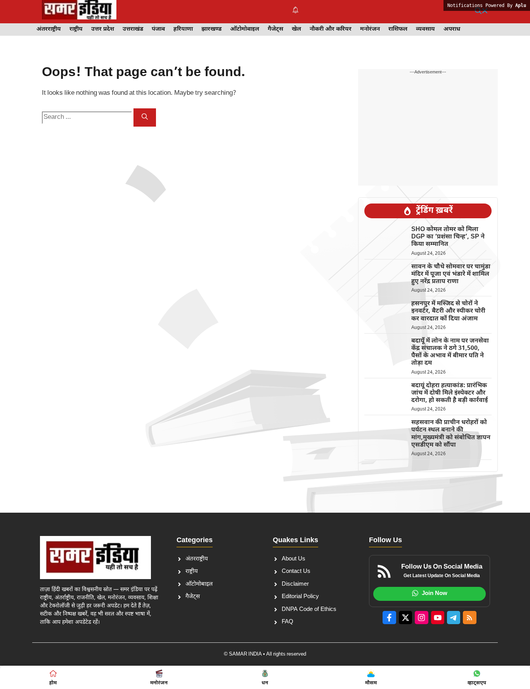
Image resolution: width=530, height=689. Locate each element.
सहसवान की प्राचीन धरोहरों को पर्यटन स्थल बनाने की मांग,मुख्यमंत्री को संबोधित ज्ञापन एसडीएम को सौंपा (450, 434)
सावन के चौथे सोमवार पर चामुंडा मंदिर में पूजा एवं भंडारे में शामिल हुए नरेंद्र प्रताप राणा (450, 274)
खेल (296, 29)
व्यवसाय (425, 29)
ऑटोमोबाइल (244, 29)
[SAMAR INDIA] (79, 11)
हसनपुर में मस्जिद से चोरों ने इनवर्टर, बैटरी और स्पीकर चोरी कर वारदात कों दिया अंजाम (448, 311)
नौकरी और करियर (331, 29)
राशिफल (397, 29)
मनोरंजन (370, 29)
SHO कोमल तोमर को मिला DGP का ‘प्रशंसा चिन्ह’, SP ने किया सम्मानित (448, 237)
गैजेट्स (275, 29)
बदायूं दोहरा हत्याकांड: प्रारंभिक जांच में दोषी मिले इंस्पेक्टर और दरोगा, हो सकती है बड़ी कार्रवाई (449, 393)
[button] (481, 11)
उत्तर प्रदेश (102, 29)
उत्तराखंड (133, 29)
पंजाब (158, 29)
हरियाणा (183, 29)
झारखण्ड (211, 29)
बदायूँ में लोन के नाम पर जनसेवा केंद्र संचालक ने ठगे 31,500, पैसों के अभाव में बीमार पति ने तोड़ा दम (450, 352)
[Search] (144, 117)
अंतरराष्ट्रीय (48, 29)
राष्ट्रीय (76, 29)
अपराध (451, 29)
